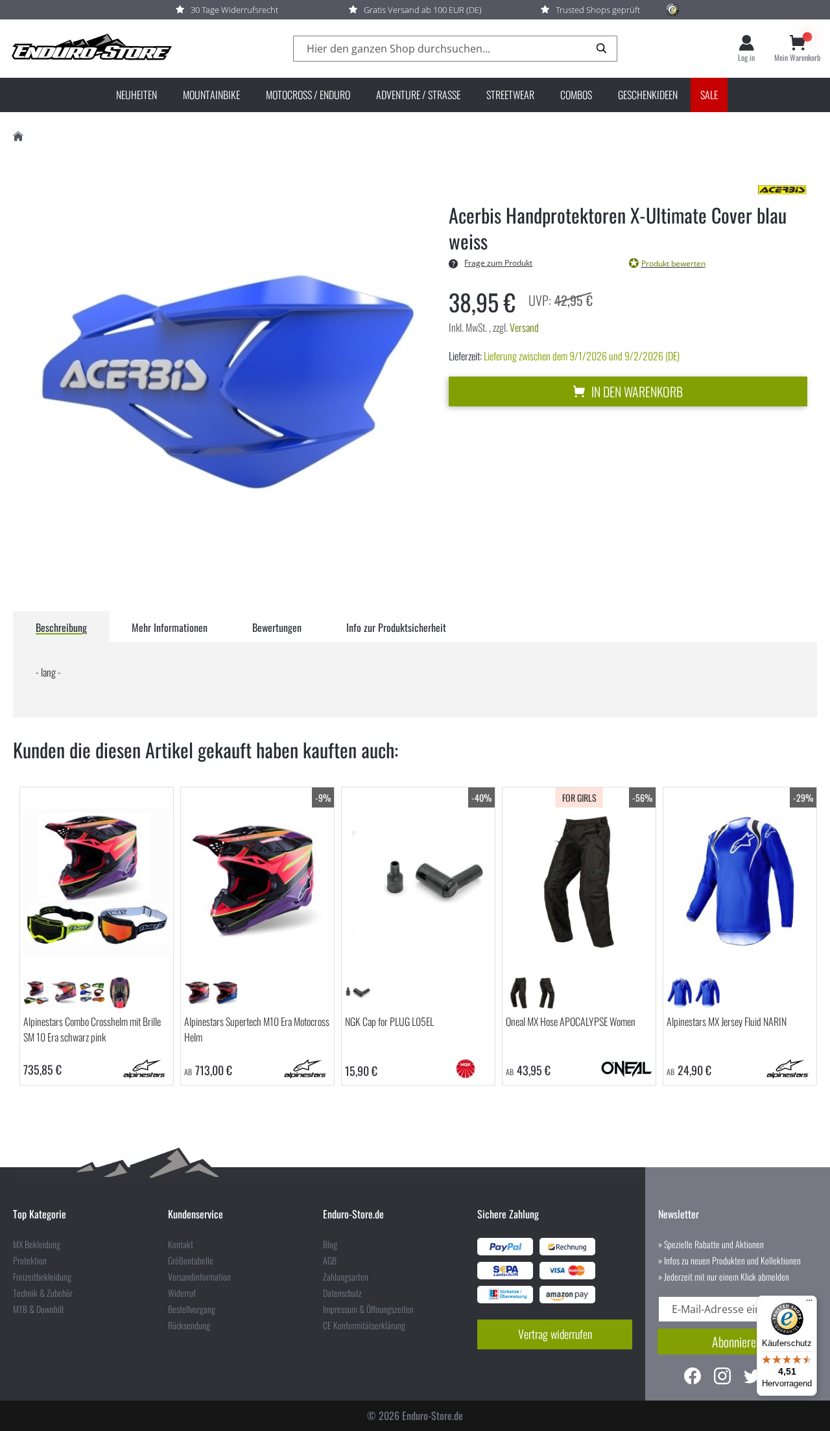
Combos (576, 94)
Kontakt (180, 1244)
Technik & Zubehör (43, 1292)
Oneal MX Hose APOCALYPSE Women (570, 1021)
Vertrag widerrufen (555, 1333)
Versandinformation (199, 1276)
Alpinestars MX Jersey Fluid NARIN (727, 1021)
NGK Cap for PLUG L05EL (389, 1021)
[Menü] (809, 1303)
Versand (524, 327)
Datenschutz (342, 1292)
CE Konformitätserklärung (364, 1325)
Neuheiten (136, 94)
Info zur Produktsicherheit (396, 627)
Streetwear (510, 94)
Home (18, 136)
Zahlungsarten (345, 1276)
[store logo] (91, 48)
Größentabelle (190, 1260)
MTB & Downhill (38, 1309)
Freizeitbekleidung (42, 1276)
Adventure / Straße (418, 94)
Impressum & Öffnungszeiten (368, 1309)
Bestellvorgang (191, 1309)
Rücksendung (189, 1325)
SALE (709, 94)
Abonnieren (736, 1341)
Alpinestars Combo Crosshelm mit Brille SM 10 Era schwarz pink (92, 1029)
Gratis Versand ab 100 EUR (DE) (423, 10)
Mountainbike (211, 94)
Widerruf (182, 1292)
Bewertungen (277, 627)
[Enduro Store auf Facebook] (692, 1377)
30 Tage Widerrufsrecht (234, 10)
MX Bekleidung (36, 1244)
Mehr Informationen (170, 627)
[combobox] (455, 49)
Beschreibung (61, 627)
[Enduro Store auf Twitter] (752, 1377)
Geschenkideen (648, 94)
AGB (330, 1260)
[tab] (61, 626)
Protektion (30, 1260)
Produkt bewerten (673, 263)
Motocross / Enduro (308, 94)
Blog (330, 1244)
